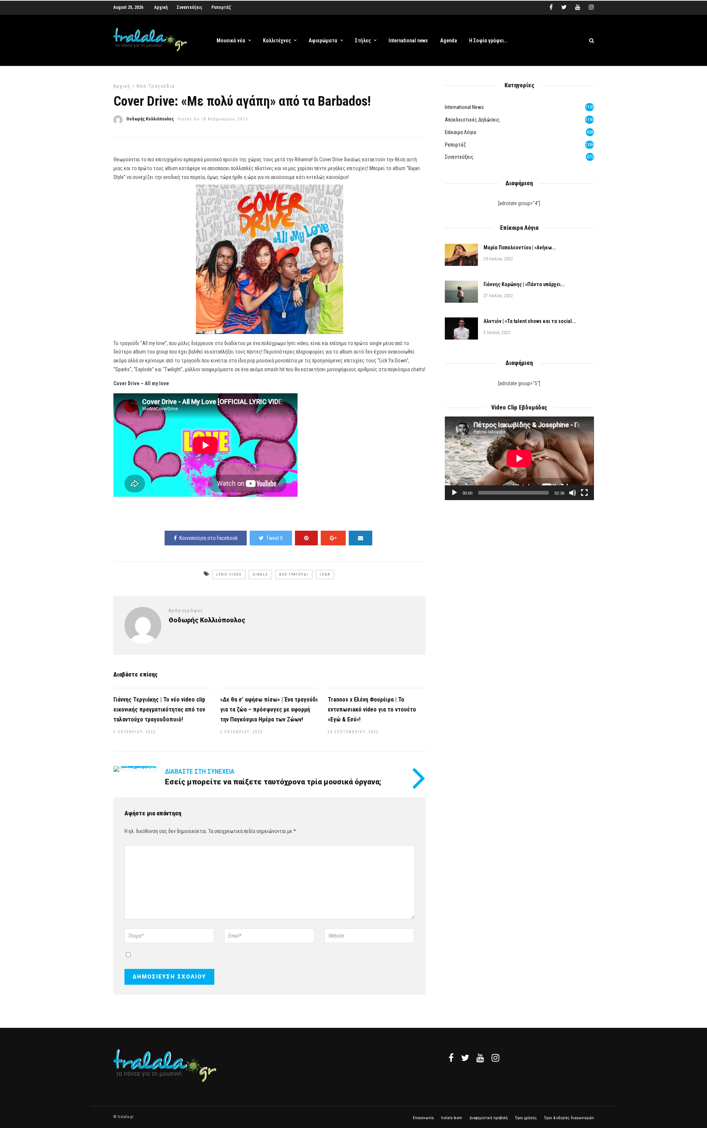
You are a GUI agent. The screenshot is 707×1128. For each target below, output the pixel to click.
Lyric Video (229, 574)
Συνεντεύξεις (189, 7)
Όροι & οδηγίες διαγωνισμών (569, 1117)
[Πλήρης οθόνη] (584, 492)
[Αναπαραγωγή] (454, 492)
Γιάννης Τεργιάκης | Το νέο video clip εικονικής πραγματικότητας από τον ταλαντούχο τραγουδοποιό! (159, 709)
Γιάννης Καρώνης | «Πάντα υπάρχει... (524, 284)
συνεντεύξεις (459, 157)
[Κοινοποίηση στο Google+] (333, 538)
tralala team (451, 1117)
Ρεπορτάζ (221, 7)
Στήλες (363, 40)
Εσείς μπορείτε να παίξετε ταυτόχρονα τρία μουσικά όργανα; (273, 781)
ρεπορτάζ (455, 145)
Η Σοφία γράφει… (488, 40)
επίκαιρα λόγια (460, 132)
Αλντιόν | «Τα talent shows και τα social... (529, 321)
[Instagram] (591, 7)
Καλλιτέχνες (277, 40)
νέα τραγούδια (156, 86)
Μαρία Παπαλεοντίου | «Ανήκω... (519, 247)
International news (408, 40)
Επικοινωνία (423, 1117)
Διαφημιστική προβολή (488, 1117)
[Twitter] (465, 1058)
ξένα (325, 574)
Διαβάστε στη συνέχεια (200, 771)
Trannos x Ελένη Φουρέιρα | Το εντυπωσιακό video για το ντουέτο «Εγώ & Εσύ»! (372, 709)
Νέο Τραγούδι (294, 574)
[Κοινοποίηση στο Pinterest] (306, 538)
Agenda (448, 40)
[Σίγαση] (572, 492)
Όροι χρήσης (526, 1117)
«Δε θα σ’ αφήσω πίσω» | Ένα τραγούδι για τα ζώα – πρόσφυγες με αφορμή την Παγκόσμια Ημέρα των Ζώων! (269, 709)
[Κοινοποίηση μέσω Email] (360, 538)
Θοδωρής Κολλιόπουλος (150, 119)
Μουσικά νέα (231, 40)
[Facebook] (451, 1058)
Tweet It (274, 538)
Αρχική (161, 7)
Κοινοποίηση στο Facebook (208, 538)
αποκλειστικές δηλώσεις (472, 120)
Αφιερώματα (323, 40)
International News (464, 107)
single (260, 574)
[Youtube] (577, 7)
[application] (519, 458)
